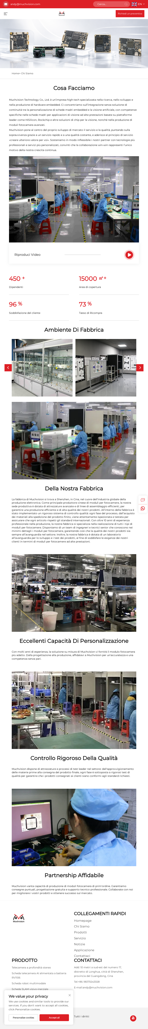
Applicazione (84, 950)
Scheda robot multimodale (29, 983)
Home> (16, 73)
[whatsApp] (142, 508)
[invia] (126, 4)
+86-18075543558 (89, 981)
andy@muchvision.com (25, 4)
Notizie (79, 944)
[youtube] (133, 1018)
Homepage (83, 920)
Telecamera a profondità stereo (31, 967)
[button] (8, 367)
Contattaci (82, 956)
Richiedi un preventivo (130, 13)
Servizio (80, 938)
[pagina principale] (62, 13)
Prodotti (80, 932)
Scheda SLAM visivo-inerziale (30, 989)
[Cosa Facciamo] (129, 255)
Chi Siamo (27, 73)
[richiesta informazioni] (142, 500)
